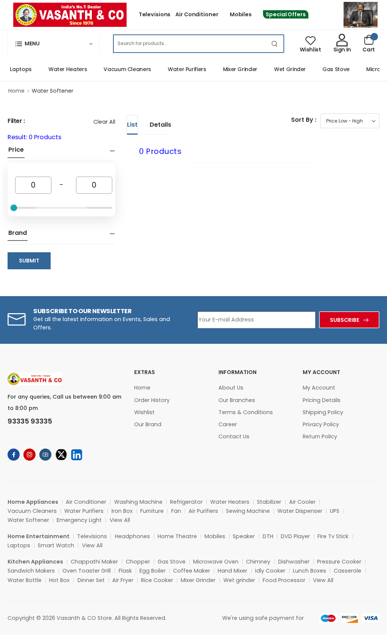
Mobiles (241, 14)
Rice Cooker (157, 580)
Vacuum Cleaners (123, 69)
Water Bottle (25, 580)
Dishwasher (294, 561)
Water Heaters (63, 69)
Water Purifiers (183, 69)
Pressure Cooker (339, 561)
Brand (17, 233)
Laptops (17, 69)
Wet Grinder (286, 69)
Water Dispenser (299, 511)
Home (16, 91)
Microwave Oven (215, 561)
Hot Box (59, 580)
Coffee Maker (191, 570)
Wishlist (144, 412)
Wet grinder (239, 580)
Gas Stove (331, 69)
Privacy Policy (321, 424)
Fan (176, 511)
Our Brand (147, 424)
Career (227, 424)
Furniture (152, 511)
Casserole (347, 570)
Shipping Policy (323, 412)
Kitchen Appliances (35, 561)
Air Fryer (122, 580)
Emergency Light (79, 520)
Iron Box (122, 511)
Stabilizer (269, 502)
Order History (152, 400)
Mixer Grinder (236, 69)
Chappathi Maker (94, 561)
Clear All (104, 121)
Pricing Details (322, 400)
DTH (268, 536)
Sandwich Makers (31, 570)
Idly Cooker (270, 570)
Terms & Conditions (245, 412)
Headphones (132, 536)
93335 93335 (30, 421)
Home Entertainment (39, 536)
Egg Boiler (152, 570)
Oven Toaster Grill (86, 570)
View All (120, 520)
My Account (319, 387)
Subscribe (344, 320)
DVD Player (295, 536)
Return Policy (320, 436)
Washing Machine (138, 502)
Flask (125, 570)
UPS (334, 511)
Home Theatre (177, 536)
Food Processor (284, 580)
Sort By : (303, 119)
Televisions (155, 14)
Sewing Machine (248, 511)
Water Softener (52, 91)
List (132, 124)
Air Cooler (302, 502)
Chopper (138, 561)
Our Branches (236, 400)
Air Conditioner (196, 14)
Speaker (244, 536)
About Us (230, 387)
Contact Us (233, 436)
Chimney (258, 561)
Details (160, 124)
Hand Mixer (232, 570)
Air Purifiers (203, 511)
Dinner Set (91, 580)
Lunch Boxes (309, 570)
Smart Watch (56, 545)
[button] (54, 43)
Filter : (16, 121)
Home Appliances (33, 502)
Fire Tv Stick (332, 536)
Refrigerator (186, 502)
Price (16, 150)
